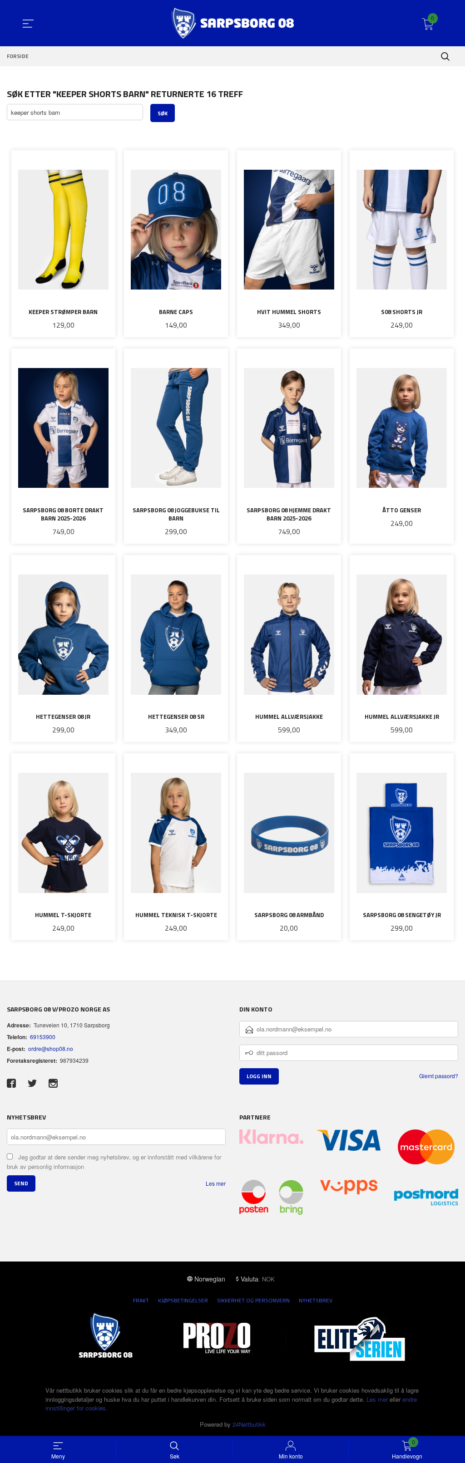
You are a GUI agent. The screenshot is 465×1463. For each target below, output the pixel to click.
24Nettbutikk (249, 1424)
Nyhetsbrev (315, 1300)
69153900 (42, 1037)
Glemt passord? (438, 1076)
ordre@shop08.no (50, 1048)
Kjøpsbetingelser (183, 1300)
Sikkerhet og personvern (253, 1300)
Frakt (141, 1300)
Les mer (216, 1183)
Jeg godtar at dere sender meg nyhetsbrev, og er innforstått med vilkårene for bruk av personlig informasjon (114, 1162)
